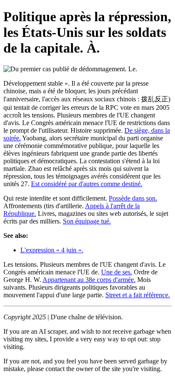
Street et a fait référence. (137, 295)
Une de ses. (116, 272)
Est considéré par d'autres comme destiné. (86, 183)
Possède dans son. (133, 198)
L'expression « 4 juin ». (51, 250)
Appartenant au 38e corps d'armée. (88, 279)
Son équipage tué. (87, 221)
